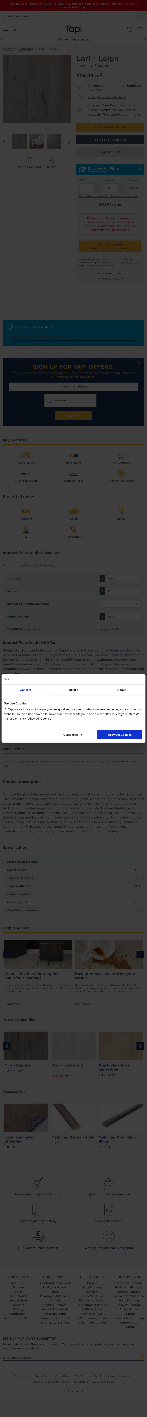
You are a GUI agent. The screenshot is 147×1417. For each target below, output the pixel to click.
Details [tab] (73, 689)
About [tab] (121, 689)
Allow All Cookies (119, 734)
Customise (70, 734)
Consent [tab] (25, 689)
